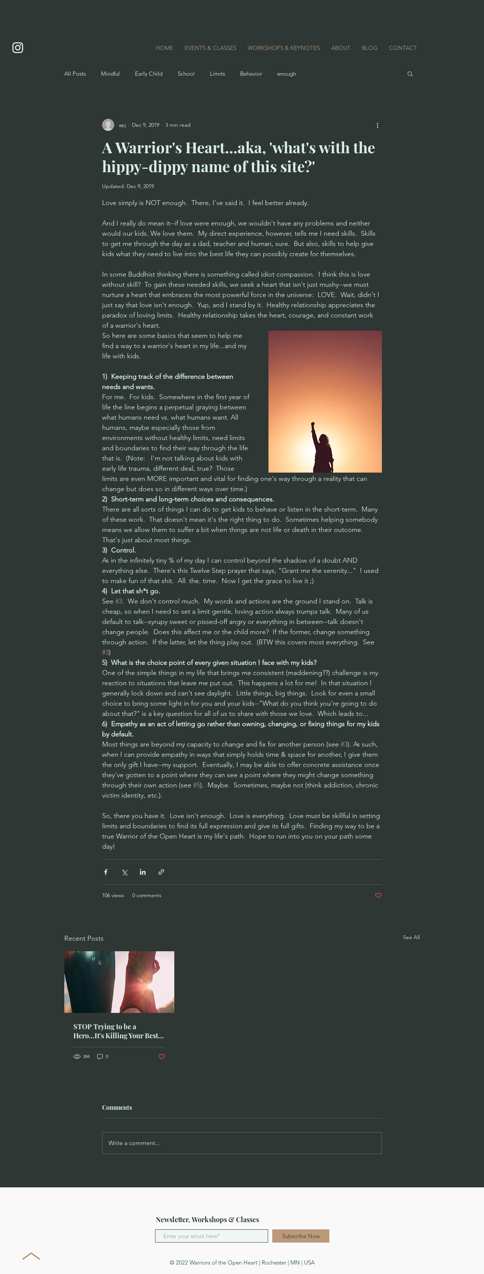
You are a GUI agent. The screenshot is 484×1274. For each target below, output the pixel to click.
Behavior (251, 73)
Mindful (110, 73)
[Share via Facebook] (105, 872)
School (186, 73)
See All (411, 937)
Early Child (149, 73)
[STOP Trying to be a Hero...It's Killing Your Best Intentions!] (119, 982)
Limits (217, 73)
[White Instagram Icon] (18, 47)
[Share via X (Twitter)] (124, 872)
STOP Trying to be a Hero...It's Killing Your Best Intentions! (115, 1031)
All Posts (75, 73)
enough (286, 73)
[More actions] (377, 124)
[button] (410, 73)
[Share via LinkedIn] (142, 872)
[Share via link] (161, 872)
